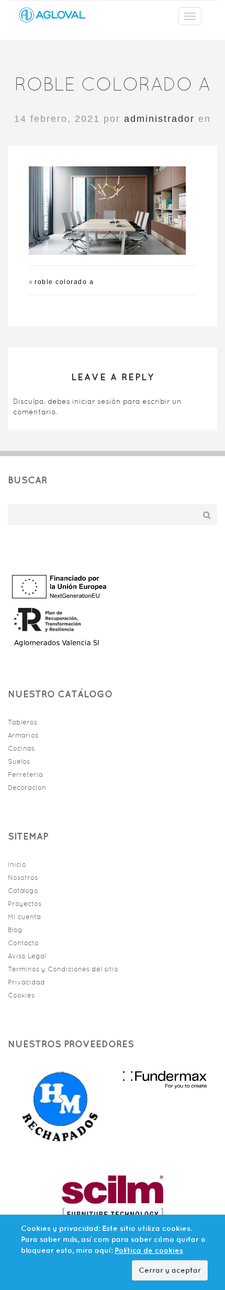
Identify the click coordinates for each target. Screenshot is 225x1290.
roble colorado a (64, 282)
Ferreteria (25, 774)
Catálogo (23, 891)
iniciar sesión (96, 401)
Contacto (23, 943)
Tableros (22, 722)
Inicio (17, 864)
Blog (15, 930)
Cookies (21, 995)
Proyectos (24, 904)
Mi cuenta (24, 917)
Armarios (23, 735)
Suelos (19, 761)
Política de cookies (149, 1250)
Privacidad (26, 982)
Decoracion (27, 787)
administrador (159, 119)
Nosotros (23, 877)
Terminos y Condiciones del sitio (63, 969)
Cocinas (21, 748)
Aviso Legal (27, 956)
